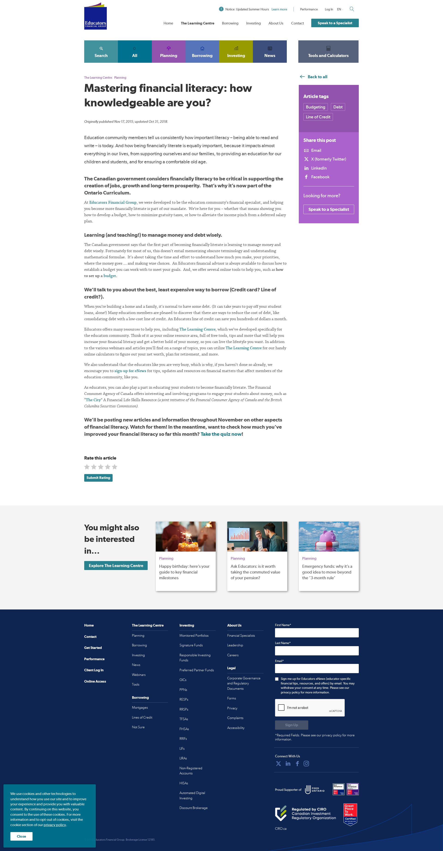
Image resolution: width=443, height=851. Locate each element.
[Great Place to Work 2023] (339, 789)
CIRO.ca (281, 829)
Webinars (139, 675)
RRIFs (183, 739)
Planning (168, 55)
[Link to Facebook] (297, 763)
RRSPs (184, 709)
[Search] (352, 9)
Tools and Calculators (328, 55)
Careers (233, 655)
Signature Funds (191, 645)
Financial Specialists (241, 635)
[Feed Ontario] (314, 790)
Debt (338, 107)
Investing (253, 23)
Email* (279, 661)
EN (339, 9)
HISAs (184, 783)
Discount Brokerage (194, 808)
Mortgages (140, 707)
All (134, 55)
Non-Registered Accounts (191, 771)
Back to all (317, 76)
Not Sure (138, 727)
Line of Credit (318, 116)
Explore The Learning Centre (116, 565)
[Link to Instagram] (306, 763)
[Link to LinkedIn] (287, 763)
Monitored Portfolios (194, 635)
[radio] (87, 467)
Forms (231, 698)
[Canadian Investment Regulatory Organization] (305, 813)
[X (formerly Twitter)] (278, 763)
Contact (297, 23)
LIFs (182, 748)
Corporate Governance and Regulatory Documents (243, 683)
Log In (329, 9)
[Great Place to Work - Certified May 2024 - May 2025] (350, 815)
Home (168, 23)
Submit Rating (98, 477)
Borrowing (230, 23)
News (269, 55)
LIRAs (183, 758)
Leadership (235, 645)
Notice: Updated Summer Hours (256, 9)
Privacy (232, 708)
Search (101, 55)
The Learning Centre (197, 23)
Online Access (95, 681)
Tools (135, 684)
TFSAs (184, 719)
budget (110, 275)
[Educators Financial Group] (95, 16)
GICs (183, 680)
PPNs (183, 690)
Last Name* (283, 643)
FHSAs (184, 729)
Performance (309, 9)
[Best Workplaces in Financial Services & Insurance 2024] (353, 789)
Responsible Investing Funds (195, 658)
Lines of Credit (142, 717)
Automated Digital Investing (192, 795)
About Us (276, 23)
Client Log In (94, 670)
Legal (231, 668)
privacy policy (55, 825)
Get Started (93, 648)
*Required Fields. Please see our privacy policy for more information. (315, 737)
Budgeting (315, 107)
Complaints (235, 718)
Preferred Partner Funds (197, 670)
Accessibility (236, 728)
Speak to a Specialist (335, 23)
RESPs (184, 699)
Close (21, 836)
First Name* (283, 625)
